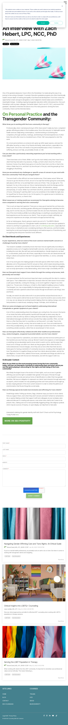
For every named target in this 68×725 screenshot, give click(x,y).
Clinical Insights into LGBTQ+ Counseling (21, 606)
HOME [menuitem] (4, 694)
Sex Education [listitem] (16, 556)
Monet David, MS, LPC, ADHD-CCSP (16, 40)
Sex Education (14, 44)
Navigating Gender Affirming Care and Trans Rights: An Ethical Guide (32, 544)
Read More (61, 559)
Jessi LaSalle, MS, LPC (10, 609)
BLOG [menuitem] (4, 697)
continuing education (47, 226)
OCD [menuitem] (31, 697)
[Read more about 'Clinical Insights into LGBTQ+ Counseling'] (34, 582)
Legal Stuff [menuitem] (5, 715)
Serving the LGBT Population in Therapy (20, 662)
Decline (56, 23)
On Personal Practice (22, 114)
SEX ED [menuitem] (32, 701)
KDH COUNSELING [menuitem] (7, 704)
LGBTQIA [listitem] (7, 556)
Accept (43, 23)
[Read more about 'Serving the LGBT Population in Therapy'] (34, 642)
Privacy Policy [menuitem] (12, 715)
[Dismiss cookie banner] (62, 6)
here (17, 415)
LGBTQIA (5, 44)
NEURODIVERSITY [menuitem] (35, 704)
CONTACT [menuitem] (5, 701)
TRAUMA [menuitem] (32, 694)
